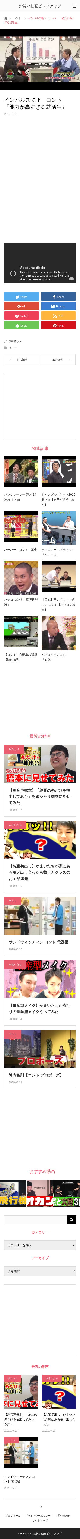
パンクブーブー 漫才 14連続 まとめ (20, 497)
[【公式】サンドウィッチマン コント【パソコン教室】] (59, 578)
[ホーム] (5, 18)
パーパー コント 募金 (20, 549)
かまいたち (15, 825)
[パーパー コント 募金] (21, 528)
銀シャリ (14, 749)
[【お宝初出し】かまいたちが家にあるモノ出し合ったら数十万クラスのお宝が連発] (59, 1392)
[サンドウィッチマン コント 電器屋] (21, 1454)
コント (17, 18)
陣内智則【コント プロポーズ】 (36, 1075)
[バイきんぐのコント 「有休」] (59, 633)
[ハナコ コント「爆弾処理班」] (21, 578)
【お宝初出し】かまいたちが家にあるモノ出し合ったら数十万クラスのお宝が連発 (39, 872)
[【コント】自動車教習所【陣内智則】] (21, 633)
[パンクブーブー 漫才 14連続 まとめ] (21, 473)
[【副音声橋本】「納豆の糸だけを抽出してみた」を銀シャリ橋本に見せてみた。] (21, 1392)
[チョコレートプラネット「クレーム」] (59, 528)
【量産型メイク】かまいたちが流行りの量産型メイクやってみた (39, 1008)
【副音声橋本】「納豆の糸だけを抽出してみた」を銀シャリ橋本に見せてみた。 (39, 796)
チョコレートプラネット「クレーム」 (58, 552)
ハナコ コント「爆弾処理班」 (21, 602)
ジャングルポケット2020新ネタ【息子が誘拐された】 (58, 500)
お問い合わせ (62, 1515)
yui (19, 341)
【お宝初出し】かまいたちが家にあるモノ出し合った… (58, 1419)
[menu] (74, 6)
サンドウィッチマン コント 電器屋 (38, 942)
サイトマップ (40, 1520)
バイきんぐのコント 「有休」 (56, 657)
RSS (40, 1506)
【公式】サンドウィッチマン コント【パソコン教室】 (58, 605)
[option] (13, 1193)
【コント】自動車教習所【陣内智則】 (20, 657)
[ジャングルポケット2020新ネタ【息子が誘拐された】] (59, 473)
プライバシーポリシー (38, 1515)
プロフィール (12, 1515)
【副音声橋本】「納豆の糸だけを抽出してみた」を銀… (20, 1419)
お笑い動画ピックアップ (40, 6)
